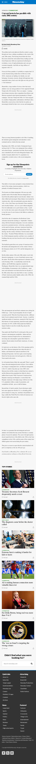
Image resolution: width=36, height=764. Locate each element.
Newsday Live (7, 688)
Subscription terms (16, 736)
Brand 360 (23, 680)
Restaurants (23, 722)
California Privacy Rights (8, 738)
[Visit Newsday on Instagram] (12, 753)
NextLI (22, 731)
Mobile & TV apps (8, 694)
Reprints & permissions (8, 740)
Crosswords (23, 714)
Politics (5, 716)
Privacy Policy (25, 736)
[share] (33, 497)
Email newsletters (8, 685)
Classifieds (23, 688)
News (4, 719)
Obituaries (23, 711)
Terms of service (6, 736)
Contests (5, 697)
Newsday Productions (26, 683)
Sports (5, 711)
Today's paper (7, 683)
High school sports (8, 728)
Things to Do (24, 716)
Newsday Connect (25, 685)
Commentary (13, 10)
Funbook (23, 708)
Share (5, 48)
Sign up (29, 174)
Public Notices (24, 691)
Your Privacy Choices (11, 742)
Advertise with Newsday (21, 740)
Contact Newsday (26, 738)
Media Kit (23, 677)
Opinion (5, 10)
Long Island (6, 708)
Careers (5, 691)
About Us (5, 677)
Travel (22, 728)
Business (5, 722)
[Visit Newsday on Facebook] (3, 753)
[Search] (31, 663)
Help (30, 740)
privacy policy (26, 178)
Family (22, 725)
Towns (5, 725)
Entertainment (24, 719)
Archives (5, 700)
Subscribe (6, 680)
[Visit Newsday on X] (8, 753)
